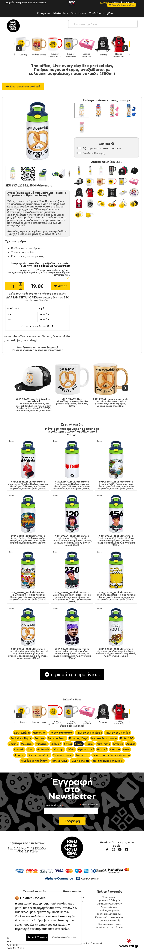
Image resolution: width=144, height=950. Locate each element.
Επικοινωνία (72, 891)
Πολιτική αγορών (109, 891)
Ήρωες (90, 743)
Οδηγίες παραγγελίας (109, 923)
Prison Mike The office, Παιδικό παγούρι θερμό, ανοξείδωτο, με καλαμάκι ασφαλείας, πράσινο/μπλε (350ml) (72, 653)
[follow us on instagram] (113, 849)
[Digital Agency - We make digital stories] (129, 943)
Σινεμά (68, 743)
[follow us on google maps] (126, 849)
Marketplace (60, 13)
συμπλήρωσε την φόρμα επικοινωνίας (39, 349)
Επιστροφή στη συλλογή (24, 86)
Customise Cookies (64, 937)
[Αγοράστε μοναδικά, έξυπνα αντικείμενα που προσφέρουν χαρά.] (13, 25)
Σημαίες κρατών (63, 755)
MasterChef (39, 732)
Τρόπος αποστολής (109, 920)
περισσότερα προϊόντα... (75, 674)
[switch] (79, 148)
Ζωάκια (130, 743)
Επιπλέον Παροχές (94, 153)
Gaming (13, 743)
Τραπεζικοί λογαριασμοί (109, 913)
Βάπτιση (39, 738)
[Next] (125, 48)
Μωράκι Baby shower (104, 738)
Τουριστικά (82, 755)
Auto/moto (103, 743)
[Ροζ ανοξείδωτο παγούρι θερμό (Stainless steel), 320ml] (81, 127)
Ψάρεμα (115, 749)
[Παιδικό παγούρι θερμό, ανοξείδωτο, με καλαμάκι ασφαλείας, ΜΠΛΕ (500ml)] (131, 110)
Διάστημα (58, 749)
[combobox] (103, 24)
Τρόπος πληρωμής (109, 910)
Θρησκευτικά (86, 749)
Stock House (78, 13)
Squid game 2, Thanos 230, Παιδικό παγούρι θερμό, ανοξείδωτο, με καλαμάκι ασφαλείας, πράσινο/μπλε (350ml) (72, 597)
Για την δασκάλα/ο (61, 732)
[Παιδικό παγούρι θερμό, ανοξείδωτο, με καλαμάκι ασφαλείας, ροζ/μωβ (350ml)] (98, 110)
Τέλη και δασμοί (109, 907)
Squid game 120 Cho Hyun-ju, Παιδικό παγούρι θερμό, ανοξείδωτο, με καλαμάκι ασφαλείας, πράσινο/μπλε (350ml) (72, 540)
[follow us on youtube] (120, 849)
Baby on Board (57, 738)
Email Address (53, 805)
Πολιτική (102, 749)
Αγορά (62, 286)
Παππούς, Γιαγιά (78, 738)
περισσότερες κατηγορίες (108, 760)
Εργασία (19, 749)
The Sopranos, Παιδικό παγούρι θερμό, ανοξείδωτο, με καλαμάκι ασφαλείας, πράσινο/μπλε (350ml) (71, 485)
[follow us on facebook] (107, 849)
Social (126, 749)
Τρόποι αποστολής (22, 252)
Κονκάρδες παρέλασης (35, 760)
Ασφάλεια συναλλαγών (109, 903)
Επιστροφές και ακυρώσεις (27, 256)
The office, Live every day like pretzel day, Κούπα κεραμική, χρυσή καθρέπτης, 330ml (57, 402)
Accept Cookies (37, 937)
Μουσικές (27, 743)
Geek (30, 749)
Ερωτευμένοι (22, 732)
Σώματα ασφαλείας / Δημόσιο (111, 755)
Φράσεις (19, 755)
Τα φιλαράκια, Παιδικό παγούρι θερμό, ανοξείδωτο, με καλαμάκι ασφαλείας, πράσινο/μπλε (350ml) (28, 595)
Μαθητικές (43, 749)
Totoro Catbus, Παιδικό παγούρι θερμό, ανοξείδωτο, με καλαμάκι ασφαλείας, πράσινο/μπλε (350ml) (28, 539)
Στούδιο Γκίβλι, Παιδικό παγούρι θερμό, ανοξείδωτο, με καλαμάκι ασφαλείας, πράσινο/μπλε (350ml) (116, 485)
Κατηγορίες (43, 13)
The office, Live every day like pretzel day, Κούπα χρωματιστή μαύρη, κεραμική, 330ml (96, 402)
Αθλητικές (42, 743)
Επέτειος (56, 743)
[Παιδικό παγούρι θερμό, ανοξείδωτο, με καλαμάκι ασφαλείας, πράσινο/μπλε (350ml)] (81, 110)
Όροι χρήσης (110, 897)
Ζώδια (71, 749)
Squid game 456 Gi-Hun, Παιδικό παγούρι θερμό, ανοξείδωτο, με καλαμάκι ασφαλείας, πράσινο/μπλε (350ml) (116, 540)
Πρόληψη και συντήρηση (26, 248)
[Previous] (19, 48)
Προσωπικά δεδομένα (109, 900)
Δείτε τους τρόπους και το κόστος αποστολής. (37, 293)
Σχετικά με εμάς (34, 891)
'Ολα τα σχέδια (80, 760)
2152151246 (130, 2)
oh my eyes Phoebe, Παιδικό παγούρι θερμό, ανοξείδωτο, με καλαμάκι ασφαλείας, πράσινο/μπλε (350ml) (28, 485)
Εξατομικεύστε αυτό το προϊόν (102, 148)
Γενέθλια (118, 743)
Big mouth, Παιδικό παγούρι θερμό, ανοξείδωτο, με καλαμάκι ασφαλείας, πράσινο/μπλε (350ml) (116, 652)
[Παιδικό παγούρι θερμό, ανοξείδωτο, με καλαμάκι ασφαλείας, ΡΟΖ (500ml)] (114, 110)
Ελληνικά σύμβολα (39, 755)
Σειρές (11, 441)
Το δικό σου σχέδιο (101, 13)
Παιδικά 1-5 (127, 738)
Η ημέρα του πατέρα (117, 732)
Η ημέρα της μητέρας (89, 732)
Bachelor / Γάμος (21, 738)
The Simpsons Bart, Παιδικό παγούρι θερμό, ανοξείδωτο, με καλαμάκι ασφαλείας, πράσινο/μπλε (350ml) (116, 595)
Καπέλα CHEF (60, 760)
